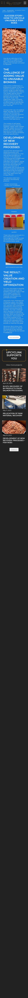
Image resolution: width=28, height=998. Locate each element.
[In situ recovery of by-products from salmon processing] (14, 375)
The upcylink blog (10, 10)
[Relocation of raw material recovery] (14, 402)
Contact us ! (14, 449)
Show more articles (14, 337)
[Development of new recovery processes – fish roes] (14, 427)
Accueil (4, 10)
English (3, 2)
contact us (8, 332)
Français (3, 3)
